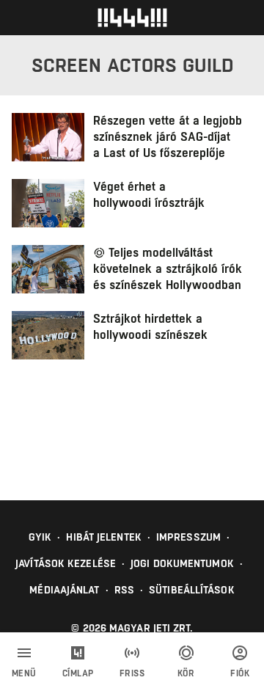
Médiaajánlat (64, 590)
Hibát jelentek (103, 537)
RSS (124, 590)
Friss (132, 673)
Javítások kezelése (65, 563)
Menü (24, 673)
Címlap (78, 673)
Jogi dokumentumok (182, 563)
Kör (186, 673)
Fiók (239, 673)
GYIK (40, 537)
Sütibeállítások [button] (192, 590)
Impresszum (188, 537)
